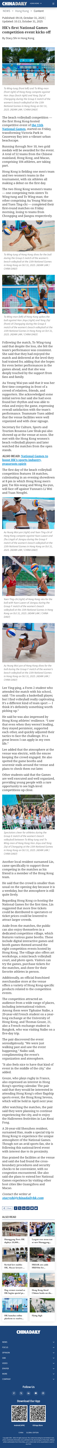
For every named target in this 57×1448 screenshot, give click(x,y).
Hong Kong (22, 11)
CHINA (21, 1432)
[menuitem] (34, 4)
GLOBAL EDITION (32, 1432)
